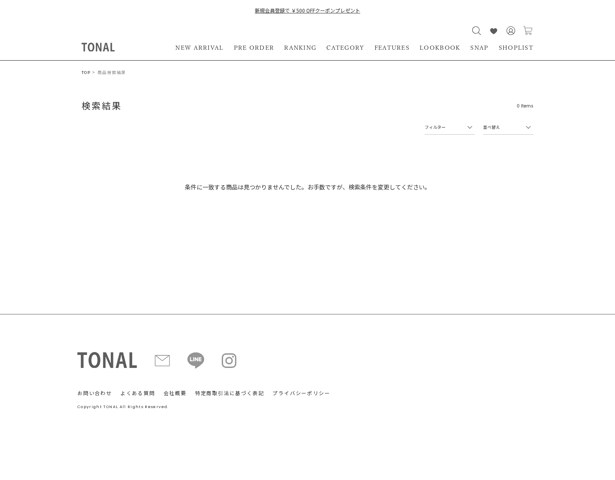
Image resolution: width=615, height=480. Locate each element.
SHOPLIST (516, 48)
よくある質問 (137, 392)
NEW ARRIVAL (199, 48)
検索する (476, 30)
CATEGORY (345, 48)
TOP (86, 72)
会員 (510, 30)
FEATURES (392, 48)
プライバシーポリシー (301, 392)
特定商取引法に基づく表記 (229, 392)
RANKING (300, 48)
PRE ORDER (254, 48)
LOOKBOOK (440, 48)
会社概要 (175, 392)
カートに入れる (528, 30)
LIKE (493, 30)
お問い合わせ (94, 392)
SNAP (479, 48)
